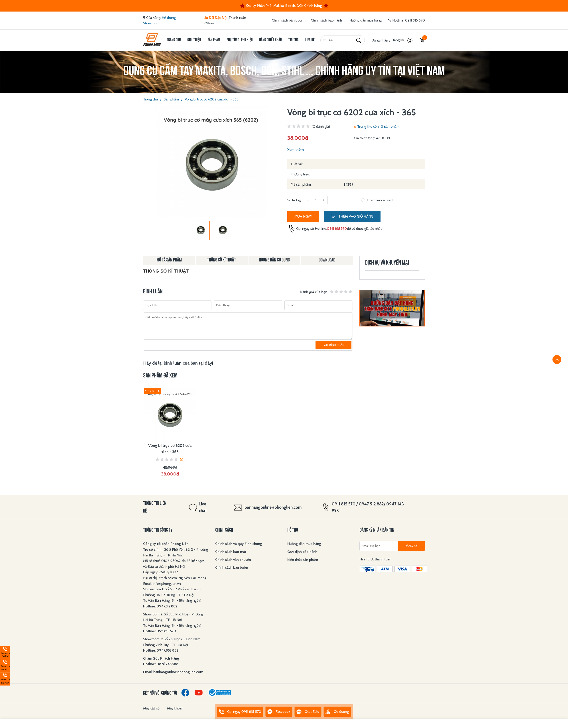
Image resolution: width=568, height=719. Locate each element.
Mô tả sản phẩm (169, 260)
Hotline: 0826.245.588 (160, 664)
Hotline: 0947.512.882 (160, 606)
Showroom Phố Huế (5, 651)
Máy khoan (175, 708)
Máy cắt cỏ (151, 708)
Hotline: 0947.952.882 (160, 650)
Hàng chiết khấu (270, 40)
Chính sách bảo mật (230, 552)
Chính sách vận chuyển (233, 560)
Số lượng (294, 200)
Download (327, 260)
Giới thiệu (194, 40)
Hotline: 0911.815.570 (160, 631)
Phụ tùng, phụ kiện (240, 40)
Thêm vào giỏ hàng (355, 216)
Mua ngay (303, 216)
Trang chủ (173, 40)
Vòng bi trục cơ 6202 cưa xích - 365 (212, 99)
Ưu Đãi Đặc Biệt (215, 18)
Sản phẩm (213, 40)
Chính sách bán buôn (287, 20)
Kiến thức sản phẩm (302, 560)
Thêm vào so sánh (380, 200)
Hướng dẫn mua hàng (365, 20)
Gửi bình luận (333, 345)
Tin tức (293, 40)
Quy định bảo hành (302, 552)
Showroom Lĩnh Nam (5, 678)
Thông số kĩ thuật (221, 260)
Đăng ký (398, 40)
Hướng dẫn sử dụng (274, 260)
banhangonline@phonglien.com (273, 507)
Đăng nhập (379, 40)
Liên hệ (310, 40)
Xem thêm (295, 149)
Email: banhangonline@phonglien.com (173, 672)
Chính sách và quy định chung (238, 544)
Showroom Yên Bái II (5, 665)
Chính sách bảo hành (326, 20)
